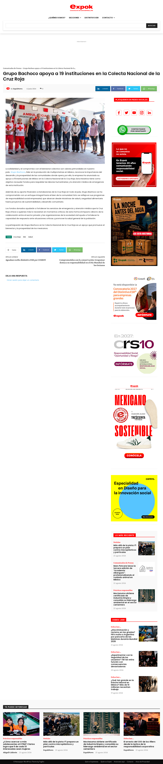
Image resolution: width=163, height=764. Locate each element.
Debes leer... (116, 627)
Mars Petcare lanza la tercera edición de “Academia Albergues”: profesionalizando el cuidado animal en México (124, 573)
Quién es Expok (106, 762)
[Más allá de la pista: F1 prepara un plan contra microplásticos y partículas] (146, 548)
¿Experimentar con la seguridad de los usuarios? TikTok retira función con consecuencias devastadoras (122, 661)
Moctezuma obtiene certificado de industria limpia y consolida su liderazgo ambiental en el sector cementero (125, 599)
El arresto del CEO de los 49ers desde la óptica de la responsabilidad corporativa (139, 744)
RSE (24, 237)
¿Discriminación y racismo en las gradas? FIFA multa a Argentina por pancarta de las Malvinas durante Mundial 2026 (124, 636)
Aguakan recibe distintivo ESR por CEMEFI (26, 260)
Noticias (116, 542)
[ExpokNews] (8, 89)
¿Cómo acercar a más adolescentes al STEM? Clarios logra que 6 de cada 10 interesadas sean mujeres (19, 745)
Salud (30, 237)
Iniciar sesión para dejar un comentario (23, 280)
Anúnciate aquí (119, 762)
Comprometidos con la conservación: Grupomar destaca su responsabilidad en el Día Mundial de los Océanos (82, 262)
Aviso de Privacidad (143, 762)
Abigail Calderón (10, 752)
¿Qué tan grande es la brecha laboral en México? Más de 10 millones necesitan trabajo (122, 685)
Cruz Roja (17, 237)
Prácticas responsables (122, 590)
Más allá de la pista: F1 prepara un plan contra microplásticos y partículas (124, 549)
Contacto (130, 762)
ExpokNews (17, 89)
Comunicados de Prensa (12, 68)
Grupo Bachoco (18, 172)
